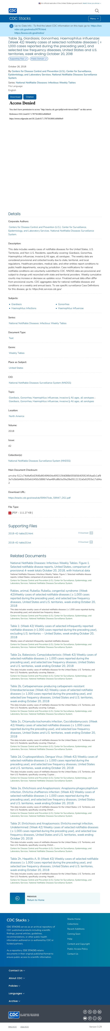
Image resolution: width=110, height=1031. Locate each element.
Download (15, 96)
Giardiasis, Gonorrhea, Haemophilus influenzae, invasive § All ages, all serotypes (51, 397)
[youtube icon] (85, 1018)
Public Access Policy (77, 948)
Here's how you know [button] (91, 3)
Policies (13, 985)
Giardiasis (16, 304)
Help (69, 938)
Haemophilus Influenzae (71, 308)
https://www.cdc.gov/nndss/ (29, 33)
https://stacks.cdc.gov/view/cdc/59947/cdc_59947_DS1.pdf (39, 497)
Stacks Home (73, 919)
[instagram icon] (95, 1012)
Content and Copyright (78, 943)
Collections (72, 923)
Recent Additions (76, 928)
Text (11, 338)
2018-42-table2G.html (20, 533)
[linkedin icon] (99, 1012)
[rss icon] (99, 1018)
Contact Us (72, 953)
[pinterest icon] (90, 1018)
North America (16, 416)
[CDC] (12, 10)
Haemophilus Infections (23, 308)
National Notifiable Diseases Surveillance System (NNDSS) (40, 382)
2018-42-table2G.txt (19, 542)
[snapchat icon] (95, 1018)
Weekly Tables (17, 353)
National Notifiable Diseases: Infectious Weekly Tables (46, 82)
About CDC (15, 978)
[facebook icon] (85, 1012)
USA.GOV (24, 1027)
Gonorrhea (63, 304)
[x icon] (90, 1012)
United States (16, 367)
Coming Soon (73, 933)
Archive (13, 1001)
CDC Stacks (17, 920)
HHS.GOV (12, 1027)
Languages (15, 993)
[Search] (97, 10)
